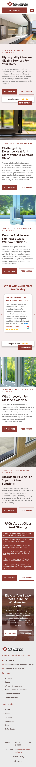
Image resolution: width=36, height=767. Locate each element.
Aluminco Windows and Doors (17, 655)
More (26, 323)
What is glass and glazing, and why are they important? (17, 535)
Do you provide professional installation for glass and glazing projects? (17, 566)
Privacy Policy (18, 757)
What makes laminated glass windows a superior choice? (16, 546)
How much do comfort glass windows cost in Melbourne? (16, 560)
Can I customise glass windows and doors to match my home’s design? (17, 553)
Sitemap (18, 761)
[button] (32, 10)
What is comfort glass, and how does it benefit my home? (17, 540)
